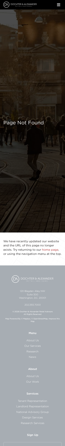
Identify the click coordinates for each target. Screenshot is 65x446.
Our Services (32, 345)
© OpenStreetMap (39, 319)
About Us (32, 340)
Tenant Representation (32, 401)
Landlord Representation (32, 406)
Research (32, 351)
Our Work (32, 381)
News (32, 357)
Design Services (32, 417)
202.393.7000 (32, 304)
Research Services (32, 423)
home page (50, 250)
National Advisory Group (32, 412)
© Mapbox (25, 319)
